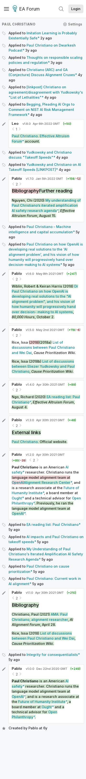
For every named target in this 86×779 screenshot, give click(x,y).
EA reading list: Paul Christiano (53, 524)
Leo (15, 123)
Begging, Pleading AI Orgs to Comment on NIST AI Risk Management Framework (42, 109)
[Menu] (6, 9)
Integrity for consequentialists (52, 655)
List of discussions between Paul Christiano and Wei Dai (43, 347)
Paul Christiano (18, 24)
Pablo (17, 178)
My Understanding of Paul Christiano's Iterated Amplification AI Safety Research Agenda (46, 554)
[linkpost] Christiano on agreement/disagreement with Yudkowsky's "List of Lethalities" (46, 92)
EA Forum (29, 9)
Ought (17, 498)
